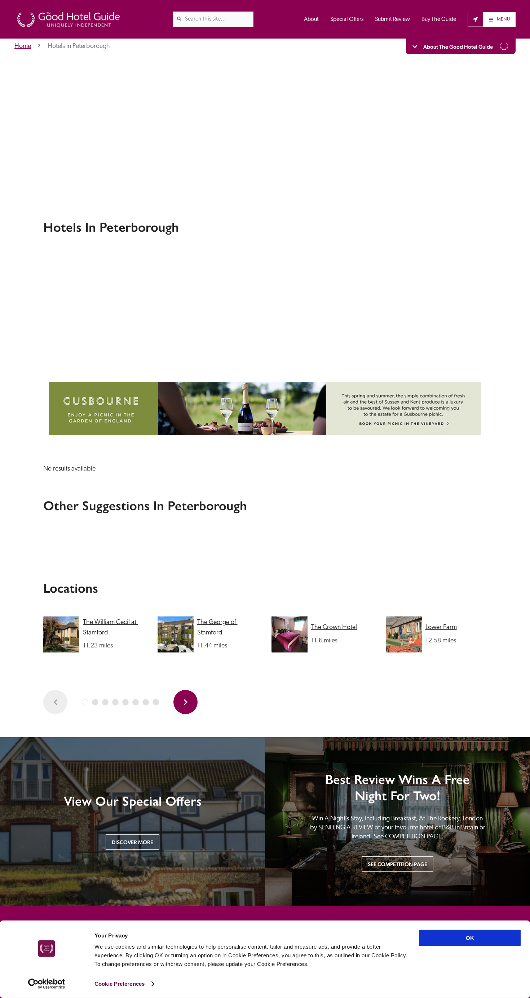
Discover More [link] (132, 842)
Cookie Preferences (119, 984)
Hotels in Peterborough (79, 46)
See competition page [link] (397, 864)
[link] (179, 19)
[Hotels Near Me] (475, 19)
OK (470, 938)
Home (22, 46)
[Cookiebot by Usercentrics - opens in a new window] (46, 984)
